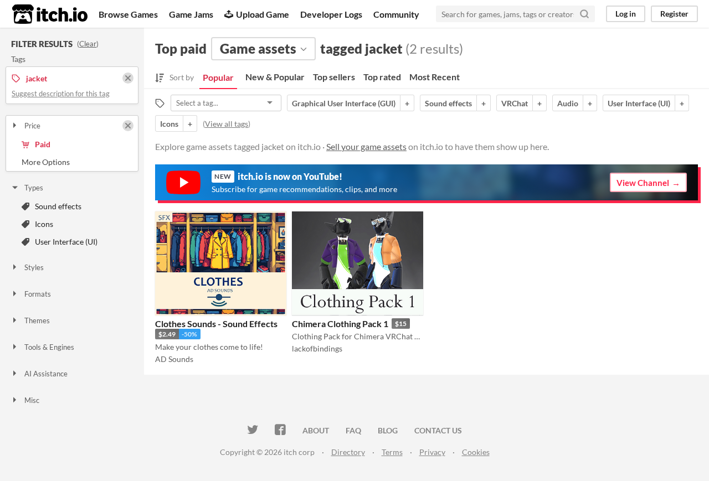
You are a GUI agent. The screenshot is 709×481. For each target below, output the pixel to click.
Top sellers (334, 76)
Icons (44, 224)
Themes (37, 320)
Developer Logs (331, 14)
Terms (392, 452)
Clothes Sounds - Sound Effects (216, 323)
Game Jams (191, 14)
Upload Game (262, 14)
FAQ (353, 430)
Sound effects (58, 206)
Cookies (476, 452)
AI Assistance (46, 373)
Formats (37, 293)
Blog (388, 430)
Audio (567, 103)
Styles (34, 267)
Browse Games (128, 14)
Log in (625, 13)
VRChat (514, 103)
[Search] (584, 14)
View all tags (226, 123)
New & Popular (275, 76)
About (315, 430)
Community (396, 14)
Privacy (432, 452)
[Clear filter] (128, 125)
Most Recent (434, 76)
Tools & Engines (49, 347)
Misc (31, 400)
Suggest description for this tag (61, 93)
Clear (87, 43)
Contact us (438, 430)
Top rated (382, 76)
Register (674, 13)
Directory (348, 452)
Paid (42, 144)
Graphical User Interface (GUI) (343, 103)
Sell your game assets (366, 146)
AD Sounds (174, 359)
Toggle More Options (72, 162)
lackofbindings (317, 348)
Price (32, 125)
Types (33, 187)
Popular (218, 77)
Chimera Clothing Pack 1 (340, 323)
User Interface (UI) (66, 241)
